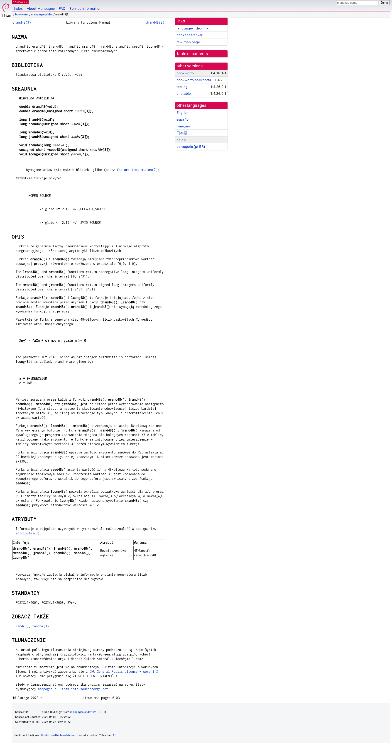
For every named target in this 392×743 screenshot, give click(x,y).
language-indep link (192, 28)
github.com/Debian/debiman (58, 735)
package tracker (189, 35)
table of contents (192, 53)
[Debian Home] (6, 9)
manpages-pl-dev (42, 14)
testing (182, 87)
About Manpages (41, 8)
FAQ (62, 8)
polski (181, 140)
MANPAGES (20, 1)
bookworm (22, 14)
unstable (183, 93)
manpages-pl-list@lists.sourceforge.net (73, 689)
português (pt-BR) (190, 146)
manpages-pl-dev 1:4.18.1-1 (87, 712)
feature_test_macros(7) (137, 170)
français (183, 126)
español (182, 119)
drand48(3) (21, 22)
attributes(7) (28, 533)
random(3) (40, 626)
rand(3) (22, 626)
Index (18, 8)
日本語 (181, 133)
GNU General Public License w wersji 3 (124, 671)
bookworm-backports (193, 80)
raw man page (188, 42)
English (182, 112)
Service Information (85, 8)
